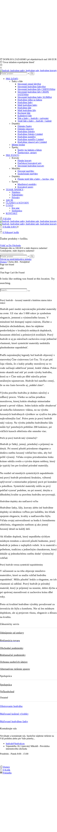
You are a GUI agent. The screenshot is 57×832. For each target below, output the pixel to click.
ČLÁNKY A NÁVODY (17, 203)
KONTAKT (11, 213)
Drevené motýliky (26, 171)
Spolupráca (17, 210)
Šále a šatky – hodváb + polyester (33, 118)
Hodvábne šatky (25, 102)
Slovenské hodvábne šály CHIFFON (36, 89)
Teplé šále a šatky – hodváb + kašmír (35, 121)
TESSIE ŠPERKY (14, 189)
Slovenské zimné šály (29, 84)
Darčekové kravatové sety (30, 163)
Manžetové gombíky (27, 184)
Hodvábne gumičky (27, 137)
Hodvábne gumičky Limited (31, 139)
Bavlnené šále (24, 113)
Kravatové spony (25, 187)
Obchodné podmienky (11, 648)
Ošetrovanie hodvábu (11, 706)
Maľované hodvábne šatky (14, 721)
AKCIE (9, 200)
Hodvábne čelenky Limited (30, 134)
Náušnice (16, 192)
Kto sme (15, 208)
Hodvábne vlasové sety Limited (32, 142)
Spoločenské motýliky (28, 173)
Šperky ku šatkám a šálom (30, 150)
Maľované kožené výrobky (14, 713)
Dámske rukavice (26, 129)
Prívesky (16, 197)
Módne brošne (18, 144)
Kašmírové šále (25, 115)
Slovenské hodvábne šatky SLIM (35, 97)
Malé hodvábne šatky (27, 105)
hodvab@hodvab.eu (15, 743)
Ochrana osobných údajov (14, 661)
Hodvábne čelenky (26, 131)
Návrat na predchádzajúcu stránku (15, 259)
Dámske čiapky (25, 126)
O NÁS (9, 205)
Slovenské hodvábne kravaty (31, 166)
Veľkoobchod (7, 691)
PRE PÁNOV (12, 155)
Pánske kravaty (25, 160)
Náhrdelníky (17, 195)
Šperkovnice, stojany (27, 152)
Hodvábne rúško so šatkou (30, 100)
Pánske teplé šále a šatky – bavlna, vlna (36, 179)
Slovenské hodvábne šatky (32, 86)
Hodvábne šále (24, 107)
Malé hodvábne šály (27, 110)
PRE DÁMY (12, 78)
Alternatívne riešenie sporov (15, 668)
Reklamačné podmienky (13, 655)
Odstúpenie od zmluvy (12, 632)
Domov (3, 262)
